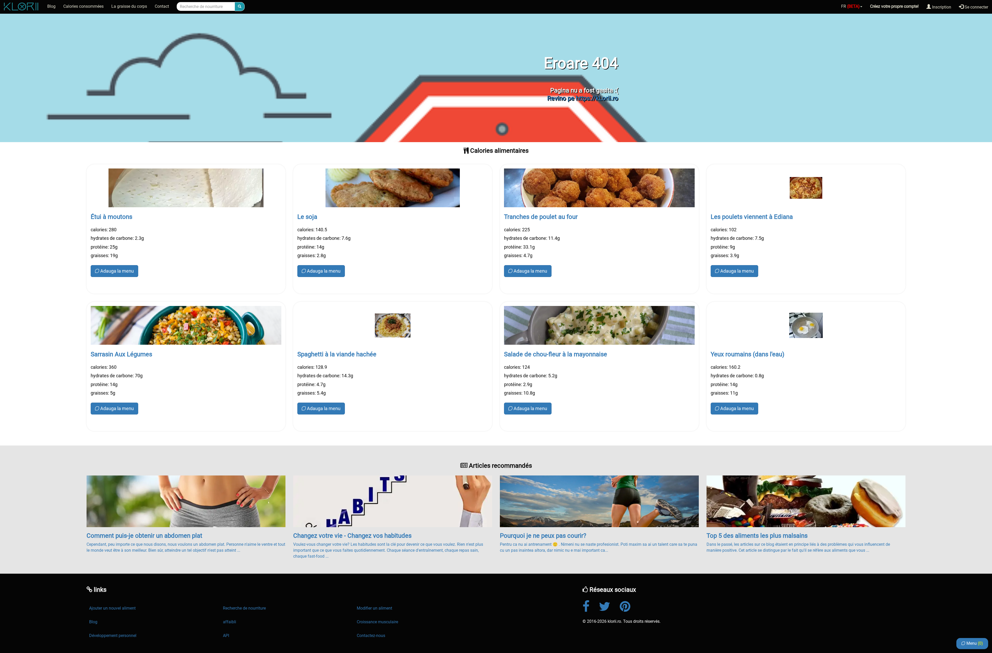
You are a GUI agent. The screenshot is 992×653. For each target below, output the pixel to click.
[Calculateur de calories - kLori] (21, 6)
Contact (162, 6)
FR (850, 6)
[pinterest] (629, 606)
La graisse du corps (129, 6)
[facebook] (590, 606)
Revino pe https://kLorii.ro (582, 98)
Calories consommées (83, 6)
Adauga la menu (117, 271)
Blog (51, 6)
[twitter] (609, 606)
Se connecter (976, 7)
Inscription (941, 7)
